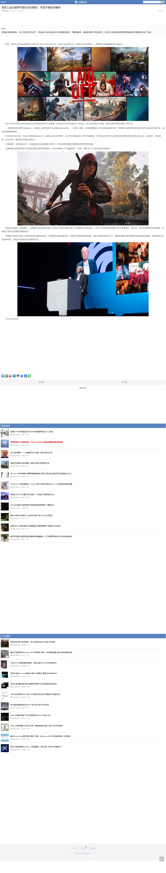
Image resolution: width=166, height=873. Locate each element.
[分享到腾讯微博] (14, 375)
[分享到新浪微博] (10, 375)
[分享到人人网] (25, 375)
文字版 (73, 848)
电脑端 (92, 848)
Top (161, 859)
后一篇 (124, 382)
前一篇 (41, 382)
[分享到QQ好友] (18, 375)
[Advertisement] (83, 19)
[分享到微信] (29, 375)
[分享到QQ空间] (6, 375)
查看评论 (83, 388)
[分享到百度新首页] (21, 375)
